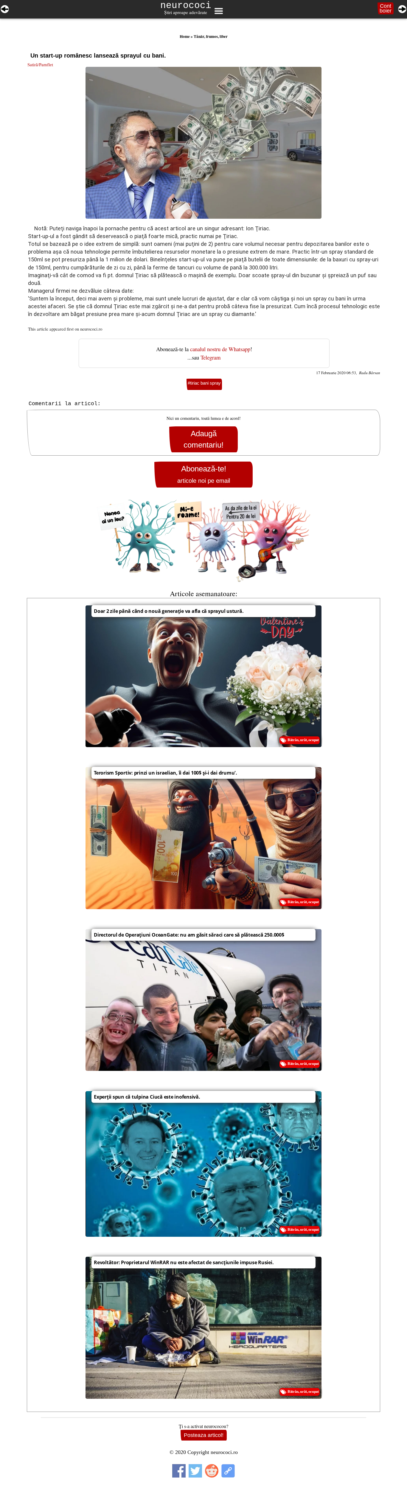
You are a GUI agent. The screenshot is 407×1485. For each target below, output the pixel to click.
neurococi (185, 5)
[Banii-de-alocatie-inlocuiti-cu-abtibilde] (4, 8)
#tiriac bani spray (204, 382)
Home (185, 36)
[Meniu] (218, 11)
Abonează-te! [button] (203, 474)
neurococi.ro (91, 329)
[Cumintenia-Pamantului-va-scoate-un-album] (402, 8)
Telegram (211, 357)
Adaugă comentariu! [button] (203, 439)
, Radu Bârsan (368, 372)
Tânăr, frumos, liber (211, 36)
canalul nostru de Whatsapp (220, 349)
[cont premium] (203, 540)
